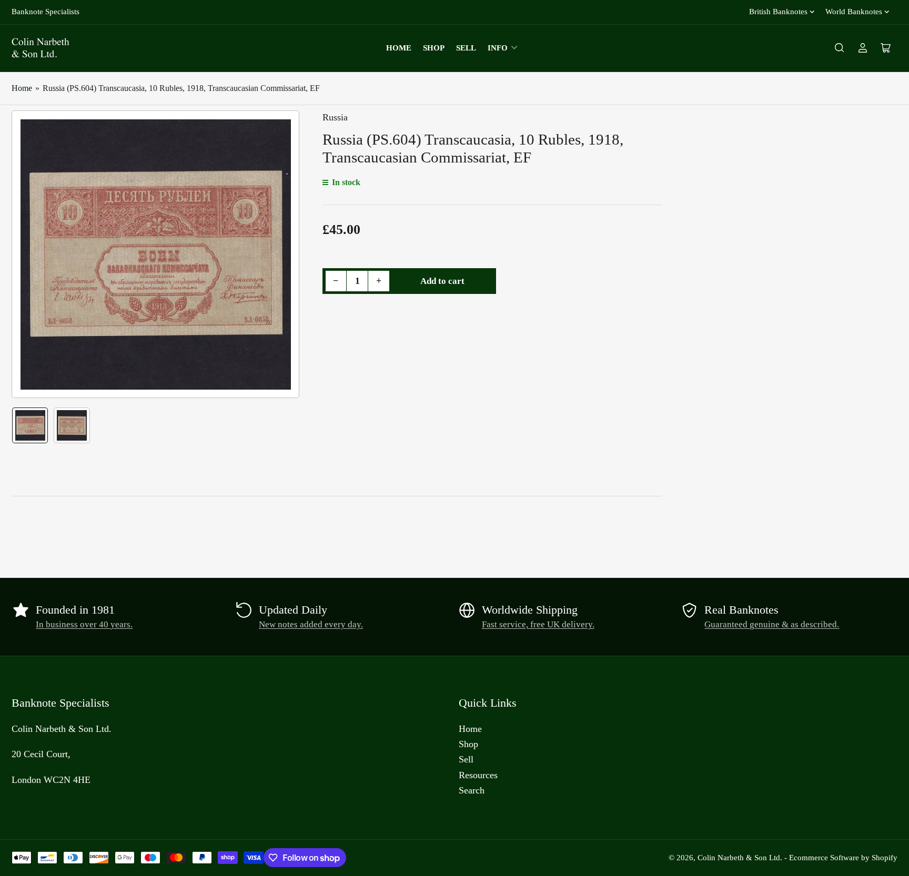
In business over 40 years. (84, 624)
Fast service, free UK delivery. (538, 624)
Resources (478, 775)
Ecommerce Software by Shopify (843, 857)
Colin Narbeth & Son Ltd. (740, 857)
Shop (434, 48)
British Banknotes (778, 11)
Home (398, 48)
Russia (335, 117)
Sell (466, 48)
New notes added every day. (311, 624)
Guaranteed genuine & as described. (771, 624)
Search (471, 790)
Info (498, 48)
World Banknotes (853, 11)
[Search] (839, 47)
